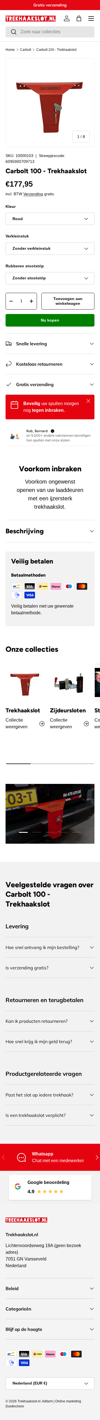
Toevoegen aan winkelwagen (67, 301)
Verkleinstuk (17, 236)
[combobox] (50, 31)
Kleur (11, 206)
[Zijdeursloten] (69, 682)
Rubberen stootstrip (25, 266)
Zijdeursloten (68, 710)
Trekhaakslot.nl (29, 1401)
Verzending (33, 194)
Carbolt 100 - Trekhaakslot (56, 49)
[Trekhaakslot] (25, 682)
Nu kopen (50, 320)
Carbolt (25, 49)
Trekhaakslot (23, 710)
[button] (79, 18)
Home (10, 49)
